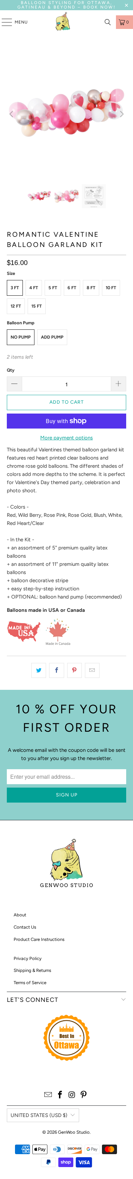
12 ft (16, 306)
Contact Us (25, 927)
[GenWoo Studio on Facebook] (60, 1095)
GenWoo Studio (74, 1132)
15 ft (36, 306)
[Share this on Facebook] (56, 670)
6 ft (72, 287)
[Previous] (11, 114)
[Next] (121, 114)
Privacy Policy (28, 958)
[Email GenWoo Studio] (48, 1095)
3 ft (15, 287)
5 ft (52, 287)
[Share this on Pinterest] (74, 670)
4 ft (33, 287)
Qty (10, 370)
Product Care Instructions (39, 939)
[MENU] (3, 22)
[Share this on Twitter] (38, 670)
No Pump (21, 337)
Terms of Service (30, 982)
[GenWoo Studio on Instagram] (72, 1095)
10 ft (111, 287)
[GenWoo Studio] (63, 22)
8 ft (91, 287)
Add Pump (52, 337)
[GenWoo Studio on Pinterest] (84, 1095)
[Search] (107, 22)
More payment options (66, 438)
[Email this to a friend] (92, 670)
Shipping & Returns (32, 970)
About (20, 914)
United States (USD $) (39, 1115)
